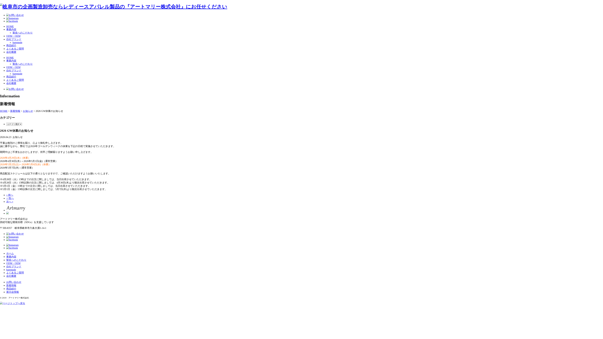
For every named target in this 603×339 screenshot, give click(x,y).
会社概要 (11, 52)
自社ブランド (13, 39)
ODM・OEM (13, 36)
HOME (10, 26)
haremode (17, 42)
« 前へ (9, 195)
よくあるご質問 (15, 48)
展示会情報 (12, 292)
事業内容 (11, 29)
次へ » (9, 201)
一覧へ (10, 198)
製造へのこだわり (23, 32)
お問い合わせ (13, 282)
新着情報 (11, 285)
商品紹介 (11, 45)
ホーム (10, 253)
